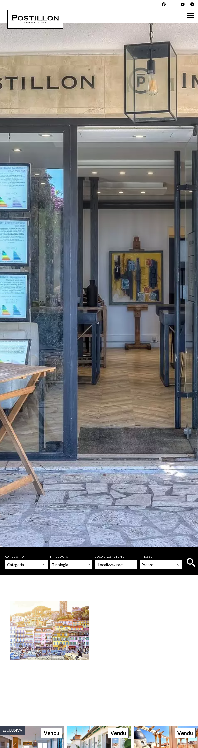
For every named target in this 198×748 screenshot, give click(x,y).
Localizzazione (110, 556)
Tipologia (59, 556)
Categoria (15, 556)
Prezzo (146, 556)
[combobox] (26, 564)
